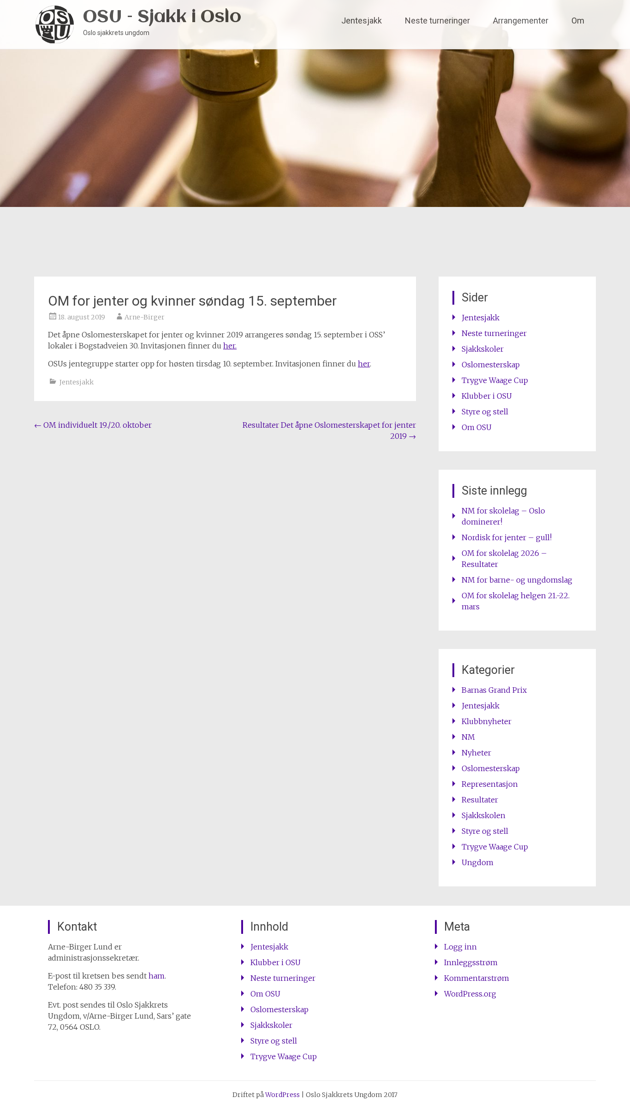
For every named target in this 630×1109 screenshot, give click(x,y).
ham (157, 975)
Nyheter (476, 752)
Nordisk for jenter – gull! (507, 537)
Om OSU (477, 427)
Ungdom (477, 862)
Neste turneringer (437, 20)
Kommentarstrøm (476, 978)
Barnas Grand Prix (494, 690)
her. (230, 345)
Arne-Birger (145, 317)
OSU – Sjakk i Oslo (162, 17)
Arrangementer (520, 20)
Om (577, 20)
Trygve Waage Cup (495, 380)
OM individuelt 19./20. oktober (93, 425)
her (364, 363)
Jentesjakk (361, 20)
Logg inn (460, 946)
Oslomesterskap (491, 364)
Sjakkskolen (483, 815)
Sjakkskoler (483, 349)
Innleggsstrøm (471, 962)
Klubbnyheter (486, 721)
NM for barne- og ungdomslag (517, 579)
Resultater (480, 799)
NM (468, 737)
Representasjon (490, 784)
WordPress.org (470, 993)
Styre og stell (485, 411)
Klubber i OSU (487, 396)
